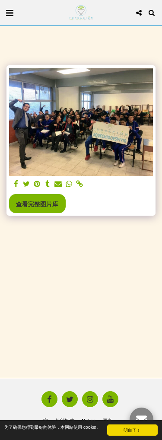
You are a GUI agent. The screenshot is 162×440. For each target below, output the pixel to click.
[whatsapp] (69, 184)
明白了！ (132, 430)
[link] (79, 184)
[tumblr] (48, 184)
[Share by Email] (58, 184)
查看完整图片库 (37, 204)
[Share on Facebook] (16, 184)
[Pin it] (37, 184)
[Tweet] (27, 184)
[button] (9, 12)
